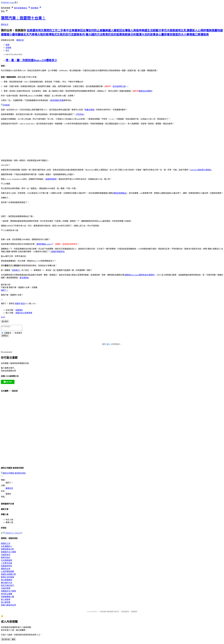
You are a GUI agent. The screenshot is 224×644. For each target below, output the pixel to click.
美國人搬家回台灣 (116, 30)
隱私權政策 (125, 611)
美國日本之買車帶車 (23, 313)
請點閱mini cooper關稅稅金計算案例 (139, 275)
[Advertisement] (97, 141)
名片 (7, 50)
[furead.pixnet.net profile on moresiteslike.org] (21, 533)
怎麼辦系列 (78, 34)
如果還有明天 (35, 30)
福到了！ (4, 290)
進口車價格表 (200, 34)
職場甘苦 (20, 40)
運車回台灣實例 (145, 91)
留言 (23, 304)
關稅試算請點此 (119, 193)
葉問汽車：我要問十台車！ (23, 18)
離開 (13, 639)
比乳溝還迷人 (189, 30)
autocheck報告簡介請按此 (201, 170)
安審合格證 (89, 110)
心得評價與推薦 (207, 30)
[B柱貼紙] (5, 105)
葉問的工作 (51, 30)
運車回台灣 (81, 30)
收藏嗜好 (19, 310)
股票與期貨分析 (126, 34)
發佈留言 (5, 336)
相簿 (7, 45)
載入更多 (5, 321)
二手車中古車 (66, 30)
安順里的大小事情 (181, 34)
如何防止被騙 (96, 30)
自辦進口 (16, 270)
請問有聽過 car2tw (43, 244)
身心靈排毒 (163, 34)
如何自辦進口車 (119, 86)
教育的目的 (109, 34)
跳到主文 (4, 25)
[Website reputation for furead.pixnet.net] (2, 533)
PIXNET (94, 611)
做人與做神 (135, 30)
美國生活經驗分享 (153, 30)
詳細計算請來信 (57, 252)
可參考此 (80, 114)
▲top (3, 317)
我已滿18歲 (6, 639)
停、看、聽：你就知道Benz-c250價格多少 (31, 60)
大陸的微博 (44, 34)
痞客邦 (18, 304)
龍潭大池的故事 (146, 34)
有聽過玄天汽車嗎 (26, 34)
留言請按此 (24, 278)
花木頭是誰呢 (172, 30)
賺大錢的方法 (94, 34)
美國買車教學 (51, 179)
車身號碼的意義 (56, 100)
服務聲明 (134, 611)
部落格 (8, 48)
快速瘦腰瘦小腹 (7, 597)
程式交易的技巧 (61, 34)
